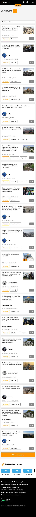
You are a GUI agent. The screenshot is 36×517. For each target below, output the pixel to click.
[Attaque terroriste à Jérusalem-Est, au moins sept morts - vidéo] (28, 130)
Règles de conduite (7, 492)
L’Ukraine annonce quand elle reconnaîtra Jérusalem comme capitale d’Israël (11, 298)
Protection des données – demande (12, 490)
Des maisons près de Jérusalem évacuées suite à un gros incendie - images (12, 433)
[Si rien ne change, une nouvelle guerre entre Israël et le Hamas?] (28, 366)
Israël (12, 62)
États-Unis (13, 311)
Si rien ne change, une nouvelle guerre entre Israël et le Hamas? (12, 363)
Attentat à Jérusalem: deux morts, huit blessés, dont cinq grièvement (11, 46)
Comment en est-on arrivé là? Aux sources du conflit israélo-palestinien (11, 89)
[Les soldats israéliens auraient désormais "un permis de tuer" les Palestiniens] (28, 276)
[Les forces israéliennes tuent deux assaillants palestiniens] (28, 390)
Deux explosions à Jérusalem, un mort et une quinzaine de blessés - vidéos (11, 189)
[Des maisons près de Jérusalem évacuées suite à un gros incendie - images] (28, 434)
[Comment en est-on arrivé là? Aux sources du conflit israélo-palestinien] (28, 90)
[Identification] (23, 2)
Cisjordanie (14, 404)
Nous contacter (5, 484)
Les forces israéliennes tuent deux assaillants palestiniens (11, 387)
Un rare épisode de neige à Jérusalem (10, 255)
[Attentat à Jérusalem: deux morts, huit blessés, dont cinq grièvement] (28, 48)
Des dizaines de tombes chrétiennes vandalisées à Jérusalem (10, 165)
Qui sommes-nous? (7, 482)
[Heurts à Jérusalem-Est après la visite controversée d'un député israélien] (28, 233)
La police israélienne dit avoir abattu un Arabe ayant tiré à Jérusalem (15, 107)
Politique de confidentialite (19, 484)
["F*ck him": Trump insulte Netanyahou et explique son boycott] (28, 321)
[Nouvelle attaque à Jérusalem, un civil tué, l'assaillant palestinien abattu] (28, 342)
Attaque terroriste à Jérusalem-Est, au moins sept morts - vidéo (12, 128)
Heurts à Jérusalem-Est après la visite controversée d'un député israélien (12, 231)
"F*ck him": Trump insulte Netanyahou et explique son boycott (10, 319)
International (14, 81)
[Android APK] (6, 500)
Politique (13, 425)
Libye (22, 158)
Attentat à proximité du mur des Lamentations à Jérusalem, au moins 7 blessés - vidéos (12, 208)
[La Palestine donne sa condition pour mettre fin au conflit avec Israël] (28, 72)
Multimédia (14, 266)
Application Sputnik (20, 492)
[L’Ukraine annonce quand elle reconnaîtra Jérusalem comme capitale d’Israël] (28, 299)
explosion (13, 200)
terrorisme (13, 139)
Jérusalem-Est (14, 247)
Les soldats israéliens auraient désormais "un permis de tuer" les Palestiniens (11, 274)
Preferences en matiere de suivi (11, 495)
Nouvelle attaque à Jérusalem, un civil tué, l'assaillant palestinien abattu (11, 340)
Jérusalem (6, 10)
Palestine (13, 158)
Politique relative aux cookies (10, 487)
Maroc (12, 39)
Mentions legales (19, 482)
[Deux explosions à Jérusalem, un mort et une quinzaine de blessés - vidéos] (28, 191)
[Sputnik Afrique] (6, 3)
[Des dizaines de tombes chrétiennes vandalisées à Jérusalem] (28, 167)
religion (21, 181)
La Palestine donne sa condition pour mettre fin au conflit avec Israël (12, 70)
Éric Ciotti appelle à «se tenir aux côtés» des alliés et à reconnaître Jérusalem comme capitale (11, 413)
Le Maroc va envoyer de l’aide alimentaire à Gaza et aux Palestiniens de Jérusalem (11, 28)
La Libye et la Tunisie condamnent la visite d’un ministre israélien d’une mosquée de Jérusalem (10, 148)
